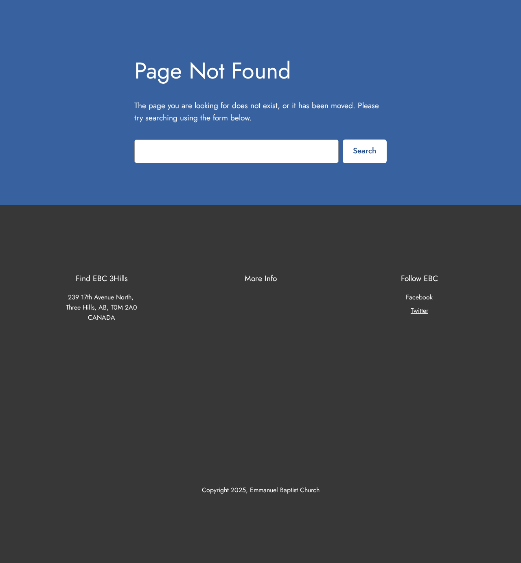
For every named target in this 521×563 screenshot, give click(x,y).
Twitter (419, 310)
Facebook (419, 297)
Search (364, 150)
